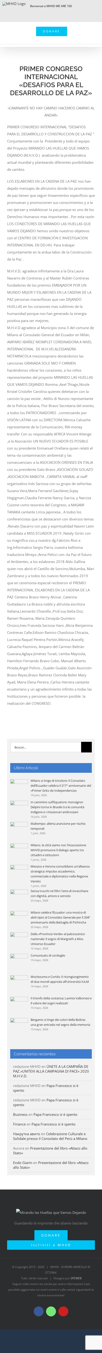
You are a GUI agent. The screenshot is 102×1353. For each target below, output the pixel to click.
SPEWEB (76, 1278)
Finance (19, 1124)
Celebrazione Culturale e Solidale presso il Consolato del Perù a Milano (50, 1136)
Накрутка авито (26, 1133)
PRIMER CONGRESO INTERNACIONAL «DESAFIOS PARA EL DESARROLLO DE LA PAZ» (51, 81)
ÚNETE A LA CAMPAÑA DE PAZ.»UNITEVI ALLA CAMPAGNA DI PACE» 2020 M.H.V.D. (51, 1071)
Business (20, 1114)
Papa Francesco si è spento (55, 1114)
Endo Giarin (22, 1162)
